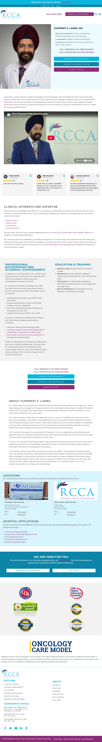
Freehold (88, 100)
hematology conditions (64, 100)
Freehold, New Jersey (14, 502)
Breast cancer (12, 220)
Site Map (56, 700)
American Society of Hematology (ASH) (23, 327)
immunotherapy (64, 245)
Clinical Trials (11, 684)
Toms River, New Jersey (65, 502)
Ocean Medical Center (14, 537)
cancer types (45, 100)
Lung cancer (11, 225)
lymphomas (67, 233)
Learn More (66, 2)
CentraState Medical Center (16, 539)
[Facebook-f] (5, 728)
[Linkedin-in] (21, 728)
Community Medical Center (16, 532)
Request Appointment (14, 699)
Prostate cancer (12, 228)
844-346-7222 (64, 560)
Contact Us (58, 694)
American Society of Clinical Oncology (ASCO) (25, 330)
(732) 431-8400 (86, 49)
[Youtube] (16, 728)
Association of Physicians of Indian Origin (24, 332)
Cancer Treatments (13, 687)
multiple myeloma (83, 233)
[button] (96, 14)
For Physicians (11, 696)
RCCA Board (58, 697)
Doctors (56, 688)
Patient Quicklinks (13, 693)
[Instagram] (26, 728)
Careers (56, 691)
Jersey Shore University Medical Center (21, 534)
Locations (9, 690)
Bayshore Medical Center (15, 542)
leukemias (56, 233)
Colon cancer (11, 223)
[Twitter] (10, 728)
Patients (56, 685)
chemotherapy (51, 245)
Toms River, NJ (10, 102)
